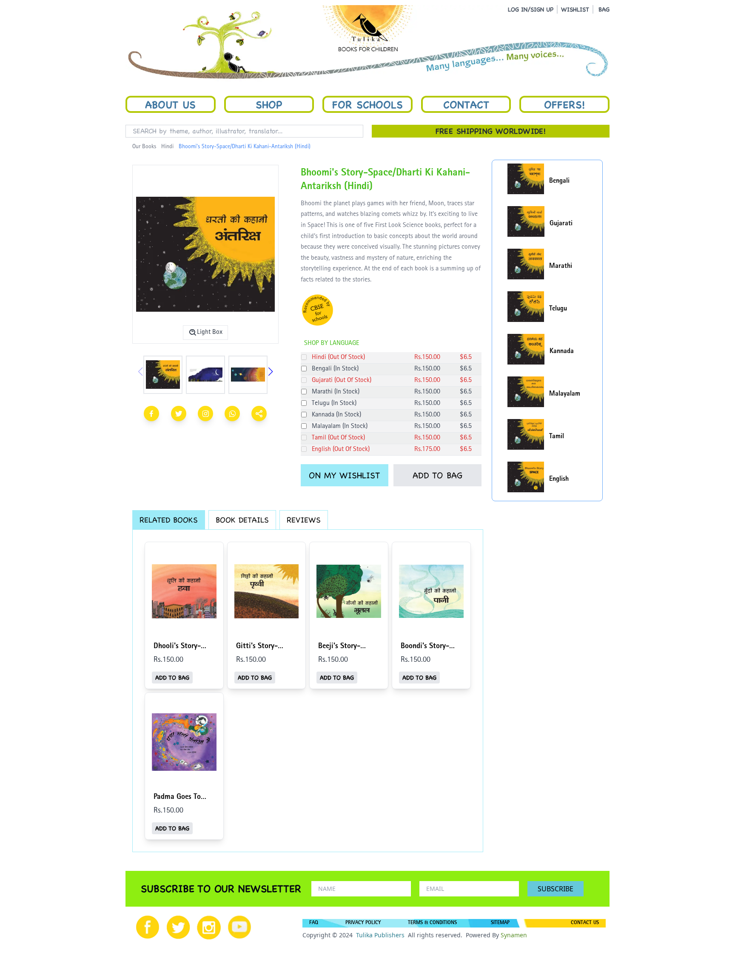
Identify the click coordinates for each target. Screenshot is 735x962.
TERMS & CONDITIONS (432, 923)
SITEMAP (500, 923)
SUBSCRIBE (555, 888)
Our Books (144, 147)
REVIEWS (304, 520)
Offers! (564, 104)
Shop (269, 104)
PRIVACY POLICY (363, 923)
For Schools (367, 104)
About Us (170, 104)
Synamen (514, 935)
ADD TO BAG (437, 475)
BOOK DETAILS (242, 520)
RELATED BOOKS (169, 520)
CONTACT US (585, 923)
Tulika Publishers (380, 935)
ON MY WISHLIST (344, 475)
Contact (466, 104)
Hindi (167, 147)
